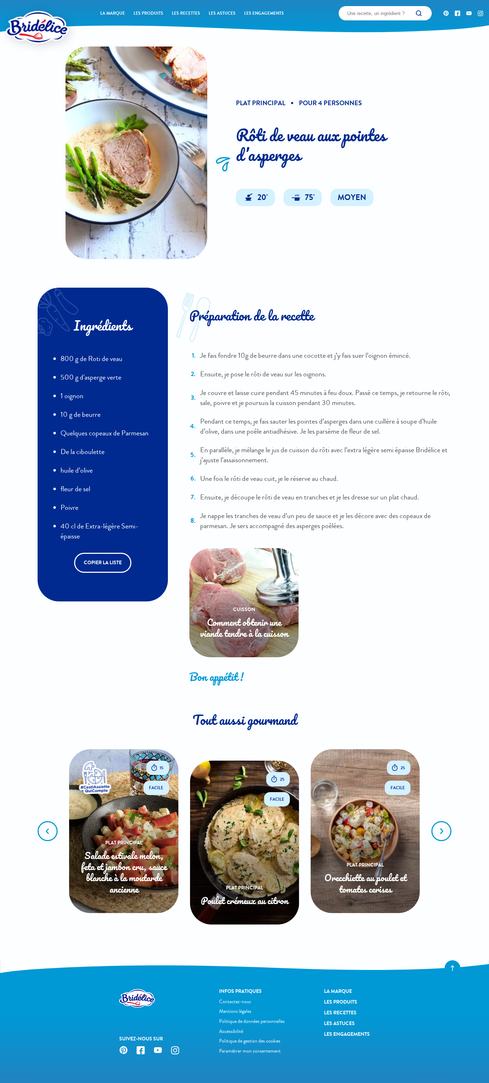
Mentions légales (235, 1011)
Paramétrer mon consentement (250, 1051)
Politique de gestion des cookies (249, 1041)
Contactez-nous (235, 1001)
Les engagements (264, 13)
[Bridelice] (25, 16)
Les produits (148, 13)
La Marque (112, 13)
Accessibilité (231, 1031)
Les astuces (222, 13)
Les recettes (186, 13)
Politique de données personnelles (252, 1021)
